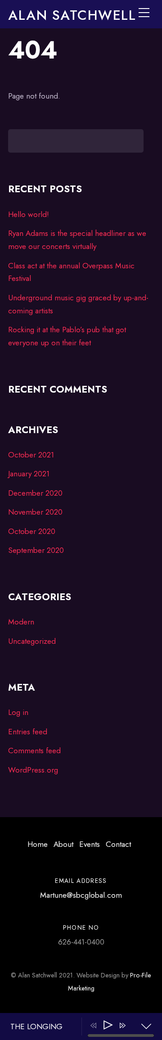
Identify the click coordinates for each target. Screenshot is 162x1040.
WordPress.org (33, 769)
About (63, 844)
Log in (18, 712)
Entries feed (27, 731)
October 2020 (31, 531)
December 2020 (35, 493)
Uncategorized (32, 641)
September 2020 (36, 550)
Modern (21, 621)
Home (37, 844)
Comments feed (34, 750)
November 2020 (35, 511)
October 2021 (31, 454)
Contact (118, 844)
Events (89, 844)
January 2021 (29, 473)
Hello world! (28, 214)
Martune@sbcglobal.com (81, 895)
